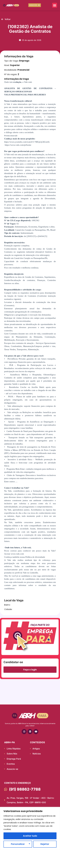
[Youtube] (35, 731)
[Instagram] (24, 731)
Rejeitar (44, 844)
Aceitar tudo (30, 835)
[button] (54, 5)
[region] (30, 828)
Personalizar (18, 844)
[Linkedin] (30, 731)
